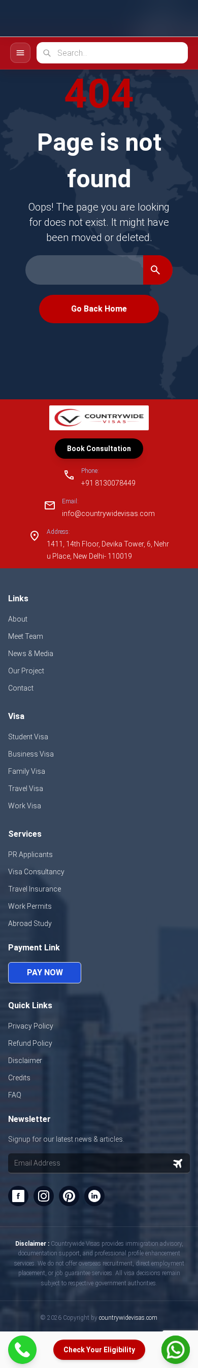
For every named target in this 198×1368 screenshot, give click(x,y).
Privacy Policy (30, 1026)
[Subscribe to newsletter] (178, 1163)
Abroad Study (30, 923)
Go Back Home (99, 309)
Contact (21, 688)
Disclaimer (25, 1060)
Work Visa (24, 806)
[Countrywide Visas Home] (44, 18)
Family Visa (26, 771)
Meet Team (25, 636)
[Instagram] (44, 1196)
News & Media (30, 653)
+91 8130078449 (108, 483)
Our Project (26, 671)
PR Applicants (30, 854)
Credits (19, 1078)
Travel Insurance (34, 889)
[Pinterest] (69, 1196)
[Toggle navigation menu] (20, 53)
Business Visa (31, 754)
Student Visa (28, 737)
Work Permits (30, 906)
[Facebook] (18, 1196)
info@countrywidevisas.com (108, 513)
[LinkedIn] (94, 1196)
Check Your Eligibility (99, 1350)
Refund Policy (30, 1043)
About (17, 619)
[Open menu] (177, 18)
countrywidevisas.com (128, 1317)
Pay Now (45, 972)
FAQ (14, 1095)
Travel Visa (25, 788)
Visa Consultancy (36, 872)
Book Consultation (99, 448)
